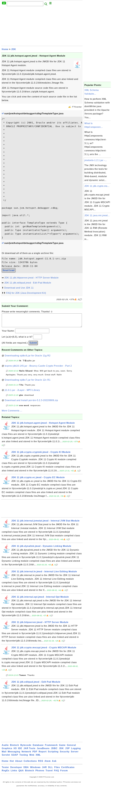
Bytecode (25, 745)
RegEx (5, 770)
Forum (64, 770)
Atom (48, 761)
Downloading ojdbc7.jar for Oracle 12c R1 (27, 380)
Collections (30, 761)
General (71, 745)
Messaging (14, 751)
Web (31, 755)
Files (57, 767)
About (18, 761)
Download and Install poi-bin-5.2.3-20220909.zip (31, 400)
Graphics (7, 748)
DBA (26, 767)
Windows (35, 767)
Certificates (68, 767)
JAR (44, 767)
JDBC (54, 748)
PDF (34, 751)
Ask (54, 761)
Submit (33, 343)
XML (38, 755)
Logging (76, 748)
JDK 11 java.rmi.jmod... (97, 215)
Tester (5, 767)
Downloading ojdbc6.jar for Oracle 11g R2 (27, 355)
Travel (49, 770)
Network (26, 751)
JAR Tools (29, 748)
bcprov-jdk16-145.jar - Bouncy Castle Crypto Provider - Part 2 (38, 366)
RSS (40, 761)
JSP (67, 748)
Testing (23, 755)
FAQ (56, 770)
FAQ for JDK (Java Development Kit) (26, 293)
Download (9, 270)
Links (14, 770)
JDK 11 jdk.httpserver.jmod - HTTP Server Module (31, 278)
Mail (4, 751)
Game (62, 745)
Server (74, 751)
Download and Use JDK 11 (19, 288)
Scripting (53, 751)
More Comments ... (12, 410)
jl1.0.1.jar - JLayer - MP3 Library (22, 390)
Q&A (21, 770)
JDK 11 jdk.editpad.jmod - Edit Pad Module (27, 283)
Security (65, 751)
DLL (50, 767)
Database (38, 745)
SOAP (14, 755)
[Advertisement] (42, 27)
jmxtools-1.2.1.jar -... (95, 160)
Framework (51, 745)
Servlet (6, 755)
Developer (16, 767)
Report (43, 751)
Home (5, 49)
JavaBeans (43, 748)
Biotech (14, 745)
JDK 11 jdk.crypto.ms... (96, 186)
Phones (39, 770)
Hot (12, 761)
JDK (13, 49)
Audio (5, 745)
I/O (15, 748)
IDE (20, 748)
